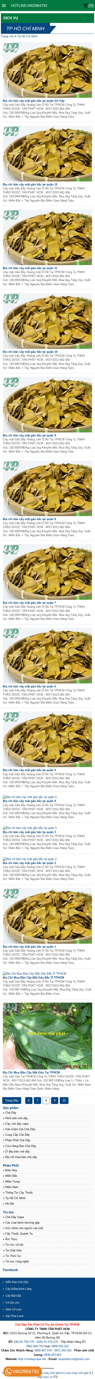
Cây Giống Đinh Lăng (19, 1288)
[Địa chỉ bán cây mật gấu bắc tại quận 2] (30, 859)
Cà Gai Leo (12, 1302)
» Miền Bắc (10, 1175)
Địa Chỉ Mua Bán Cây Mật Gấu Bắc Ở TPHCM (33, 977)
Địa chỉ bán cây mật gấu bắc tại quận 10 (30, 351)
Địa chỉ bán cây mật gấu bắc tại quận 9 (29, 435)
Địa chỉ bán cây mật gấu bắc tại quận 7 (29, 602)
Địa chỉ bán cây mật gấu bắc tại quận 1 (29, 946)
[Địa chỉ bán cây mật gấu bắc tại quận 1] (47, 942)
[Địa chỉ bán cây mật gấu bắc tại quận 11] (47, 264)
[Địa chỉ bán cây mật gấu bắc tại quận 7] (47, 598)
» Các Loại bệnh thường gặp (21, 1222)
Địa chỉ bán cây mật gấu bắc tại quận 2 (29, 863)
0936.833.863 (52, 1354)
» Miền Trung (11, 1181)
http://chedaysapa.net (32, 1359)
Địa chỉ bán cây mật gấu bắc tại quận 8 (29, 519)
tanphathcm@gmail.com (73, 1359)
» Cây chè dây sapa (15, 1123)
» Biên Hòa (10, 1170)
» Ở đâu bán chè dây (16, 1151)
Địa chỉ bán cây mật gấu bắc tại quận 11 (30, 268)
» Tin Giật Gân (12, 1250)
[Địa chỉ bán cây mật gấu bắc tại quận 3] (30, 828)
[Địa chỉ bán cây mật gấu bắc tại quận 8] (47, 515)
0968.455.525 (60, 1346)
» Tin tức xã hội (13, 1244)
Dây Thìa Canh (15, 1316)
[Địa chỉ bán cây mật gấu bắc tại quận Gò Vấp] (47, 96)
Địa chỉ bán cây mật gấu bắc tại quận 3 (29, 832)
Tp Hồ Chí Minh (27, 36)
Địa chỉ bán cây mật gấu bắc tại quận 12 (30, 184)
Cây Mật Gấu (13, 1295)
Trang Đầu (11, 1100)
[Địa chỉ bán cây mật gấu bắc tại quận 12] (47, 180)
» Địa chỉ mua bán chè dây (20, 1157)
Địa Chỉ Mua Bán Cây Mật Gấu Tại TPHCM (31, 1072)
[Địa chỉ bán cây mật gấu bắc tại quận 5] (47, 766)
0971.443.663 (63, 1350)
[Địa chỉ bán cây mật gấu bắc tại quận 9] (47, 431)
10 (64, 1100)
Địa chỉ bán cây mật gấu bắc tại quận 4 (29, 801)
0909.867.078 (43, 1350)
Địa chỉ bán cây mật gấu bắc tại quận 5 (29, 770)
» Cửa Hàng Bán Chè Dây (19, 1146)
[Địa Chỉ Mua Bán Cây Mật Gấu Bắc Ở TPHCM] (34, 973)
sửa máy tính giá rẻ (78, 1373)
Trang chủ (7, 36)
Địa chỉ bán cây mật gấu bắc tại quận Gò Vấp (34, 100)
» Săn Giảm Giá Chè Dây (19, 1129)
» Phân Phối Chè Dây (16, 1140)
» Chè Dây (9, 1112)
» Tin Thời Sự (12, 1256)
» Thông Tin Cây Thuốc (18, 1192)
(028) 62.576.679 (47, 1341)
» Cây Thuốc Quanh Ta (17, 1233)
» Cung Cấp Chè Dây (16, 1134)
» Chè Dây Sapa (13, 1217)
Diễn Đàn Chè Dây (17, 1282)
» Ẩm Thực (10, 1239)
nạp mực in (45, 1377)
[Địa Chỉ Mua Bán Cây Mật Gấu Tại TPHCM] (47, 1068)
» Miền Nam (10, 1187)
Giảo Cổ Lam (13, 1309)
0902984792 (26, 1371)
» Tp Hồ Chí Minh (14, 1198)
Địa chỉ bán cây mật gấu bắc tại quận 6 (29, 686)
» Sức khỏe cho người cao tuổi (23, 1228)
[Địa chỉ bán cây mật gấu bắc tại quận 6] (47, 682)
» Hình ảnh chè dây (15, 1118)
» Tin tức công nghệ (16, 1261)
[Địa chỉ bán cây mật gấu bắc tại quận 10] (47, 347)
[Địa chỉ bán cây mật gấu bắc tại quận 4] (30, 797)
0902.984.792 (35, 1346)
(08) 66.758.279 (24, 1341)
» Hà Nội (8, 1203)
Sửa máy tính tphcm (50, 1373)
